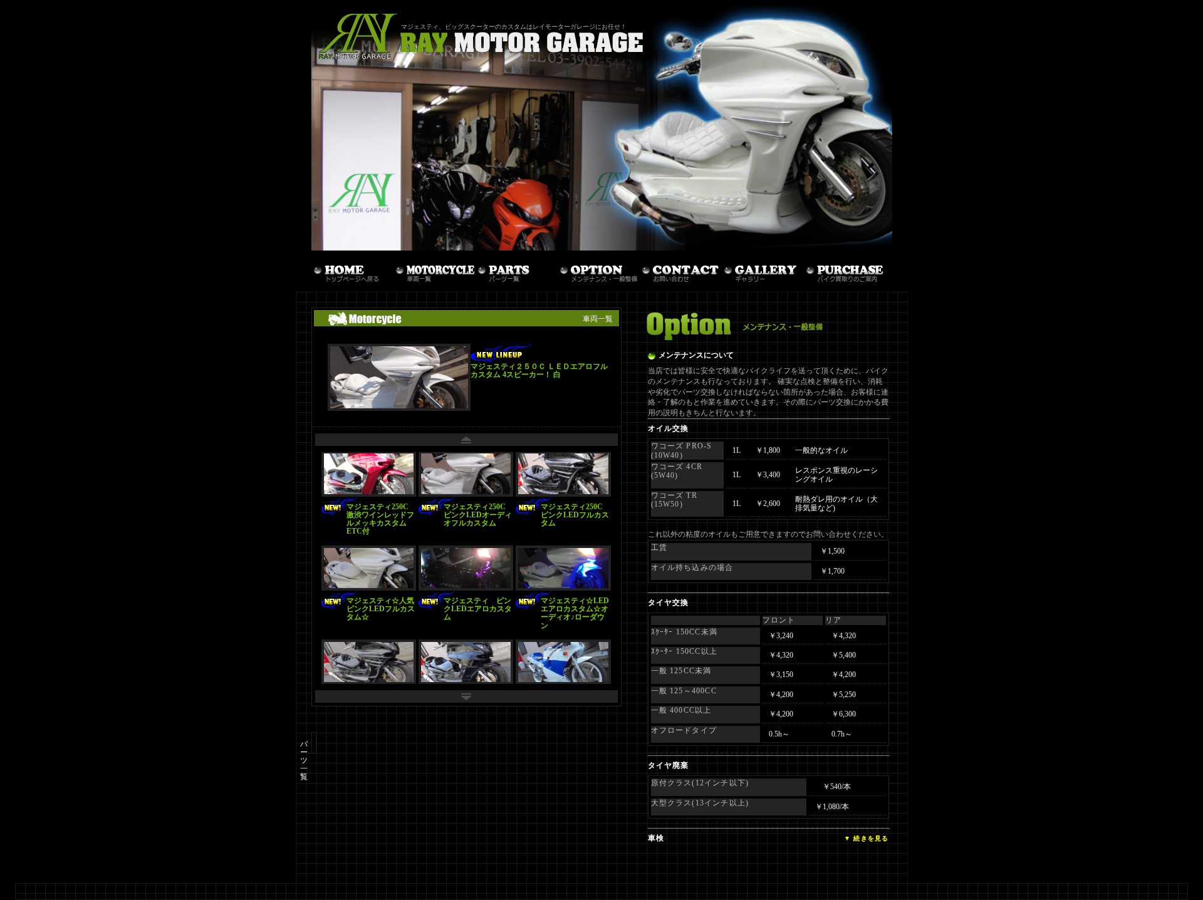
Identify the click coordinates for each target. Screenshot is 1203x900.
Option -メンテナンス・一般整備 (599, 270)
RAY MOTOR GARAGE (490, 37)
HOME (352, 270)
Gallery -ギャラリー (763, 270)
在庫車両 (434, 270)
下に (466, 696)
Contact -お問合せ (681, 270)
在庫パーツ (517, 270)
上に (466, 439)
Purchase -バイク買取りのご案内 (845, 270)
